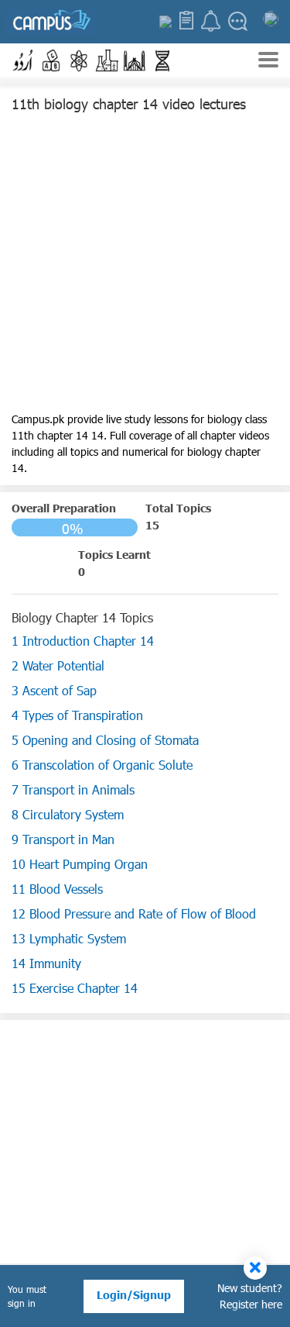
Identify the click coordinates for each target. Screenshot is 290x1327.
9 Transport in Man (63, 839)
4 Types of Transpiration (77, 715)
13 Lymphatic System (69, 938)
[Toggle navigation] (268, 62)
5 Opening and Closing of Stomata (105, 739)
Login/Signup (134, 1294)
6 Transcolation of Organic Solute (102, 764)
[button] (23, 60)
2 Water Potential (58, 665)
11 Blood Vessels (57, 888)
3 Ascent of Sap (54, 690)
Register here (251, 1304)
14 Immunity (46, 963)
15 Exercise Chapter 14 (75, 988)
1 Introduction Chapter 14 (83, 640)
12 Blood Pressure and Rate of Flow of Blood (134, 913)
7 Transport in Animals (73, 789)
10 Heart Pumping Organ (80, 864)
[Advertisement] (145, 265)
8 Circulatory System (68, 814)
